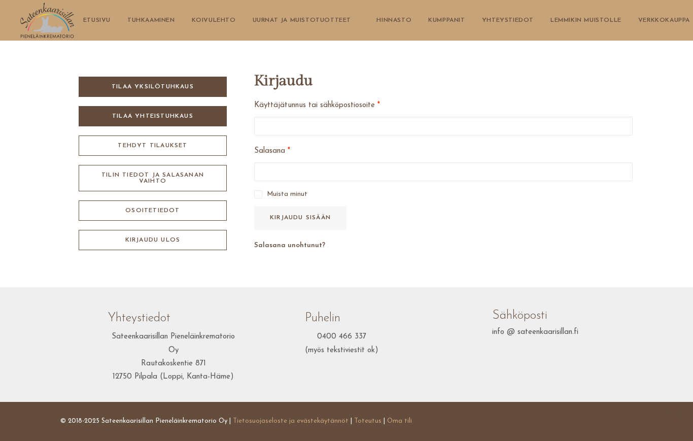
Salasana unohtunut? (289, 245)
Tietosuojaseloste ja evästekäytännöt (291, 421)
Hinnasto (393, 20)
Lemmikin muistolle (585, 20)
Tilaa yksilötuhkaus (153, 87)
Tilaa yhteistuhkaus (152, 116)
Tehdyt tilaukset (152, 146)
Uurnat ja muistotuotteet (302, 20)
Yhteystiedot (508, 20)
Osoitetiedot (152, 211)
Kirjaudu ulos (153, 240)
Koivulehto (214, 20)
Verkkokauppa (664, 20)
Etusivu (97, 20)
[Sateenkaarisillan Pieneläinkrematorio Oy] (47, 20)
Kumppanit (446, 20)
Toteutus (368, 421)
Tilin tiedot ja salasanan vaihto (153, 178)
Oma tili (399, 421)
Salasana (272, 151)
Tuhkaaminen (151, 20)
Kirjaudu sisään (300, 218)
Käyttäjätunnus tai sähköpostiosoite (317, 105)
